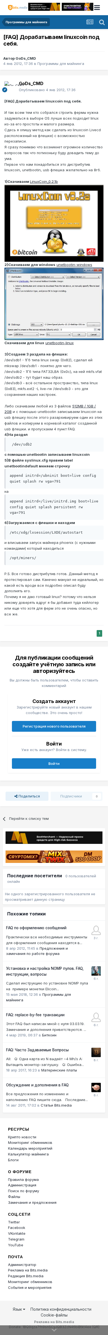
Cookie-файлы (54, 1315)
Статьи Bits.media (56, 1105)
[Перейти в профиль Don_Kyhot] (96, 1087)
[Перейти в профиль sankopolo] (96, 1017)
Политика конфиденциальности (60, 1309)
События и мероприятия (30, 1287)
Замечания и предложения (32, 1202)
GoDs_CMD (26, 58)
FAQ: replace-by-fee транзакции (35, 1015)
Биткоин (49, 1035)
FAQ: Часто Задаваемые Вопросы (37, 1050)
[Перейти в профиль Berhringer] (96, 930)
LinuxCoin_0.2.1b (44, 181)
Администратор (22, 1264)
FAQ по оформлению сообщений (36, 928)
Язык (18, 1309)
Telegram (16, 1239)
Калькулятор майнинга (28, 1154)
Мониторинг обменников (30, 1142)
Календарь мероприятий (30, 1148)
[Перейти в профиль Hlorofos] (96, 1052)
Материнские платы (59, 1070)
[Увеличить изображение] (54, 222)
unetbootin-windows (74, 264)
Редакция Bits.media (25, 1276)
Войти (54, 763)
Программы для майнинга (60, 63)
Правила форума (23, 1179)
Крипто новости (22, 1137)
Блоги (13, 1160)
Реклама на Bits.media (28, 1270)
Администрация (22, 1185)
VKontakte (16, 1233)
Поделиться (28, 796)
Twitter (14, 1222)
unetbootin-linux (59, 343)
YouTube (15, 1245)
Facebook (16, 1227)
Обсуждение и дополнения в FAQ (37, 1085)
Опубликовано (47, 90)
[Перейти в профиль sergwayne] (96, 971)
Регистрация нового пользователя (54, 726)
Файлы (14, 1196)
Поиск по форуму (23, 1191)
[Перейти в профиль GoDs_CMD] (10, 86)
